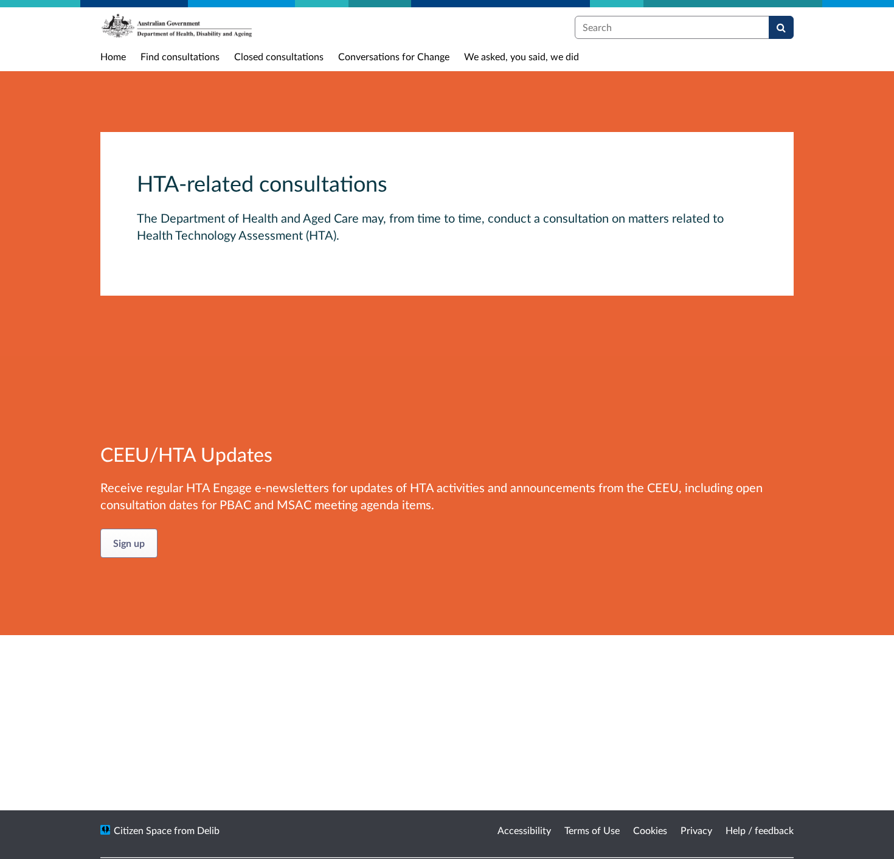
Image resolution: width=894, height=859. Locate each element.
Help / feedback (760, 830)
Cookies (650, 830)
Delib (208, 830)
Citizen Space (143, 830)
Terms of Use (592, 830)
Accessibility (524, 830)
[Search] (781, 27)
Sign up (129, 543)
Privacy (696, 830)
